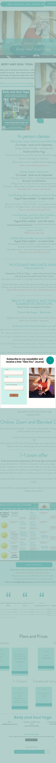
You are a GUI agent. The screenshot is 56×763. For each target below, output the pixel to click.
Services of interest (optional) (11, 384)
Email (7, 376)
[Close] (50, 360)
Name (7, 369)
